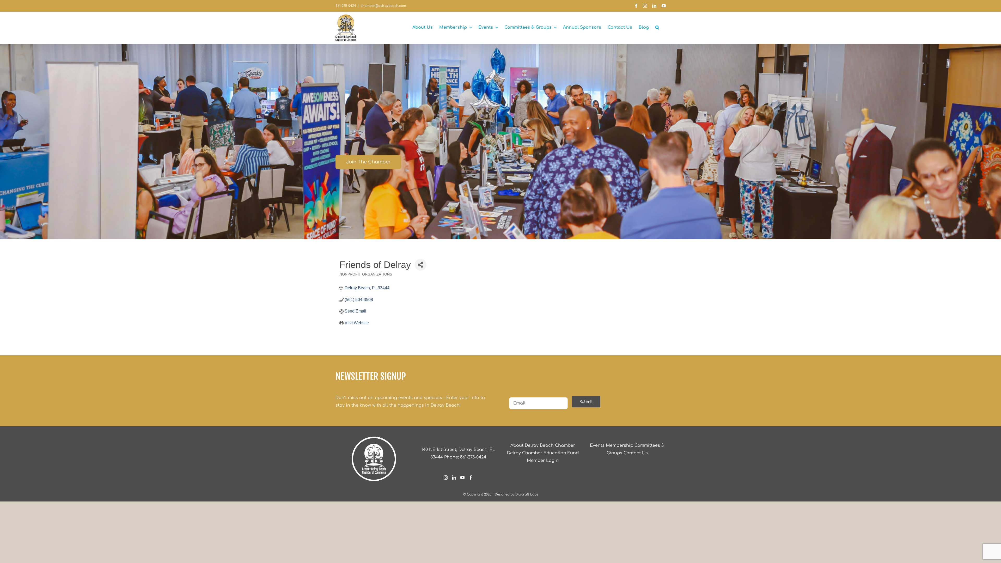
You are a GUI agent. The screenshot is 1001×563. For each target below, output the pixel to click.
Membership (619, 445)
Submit (586, 402)
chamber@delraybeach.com (383, 6)
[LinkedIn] (454, 477)
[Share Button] (420, 265)
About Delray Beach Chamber (542, 445)
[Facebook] (471, 477)
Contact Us (636, 453)
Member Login (543, 460)
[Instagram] (446, 477)
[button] (657, 27)
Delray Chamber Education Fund (543, 453)
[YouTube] (462, 477)
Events (597, 445)
